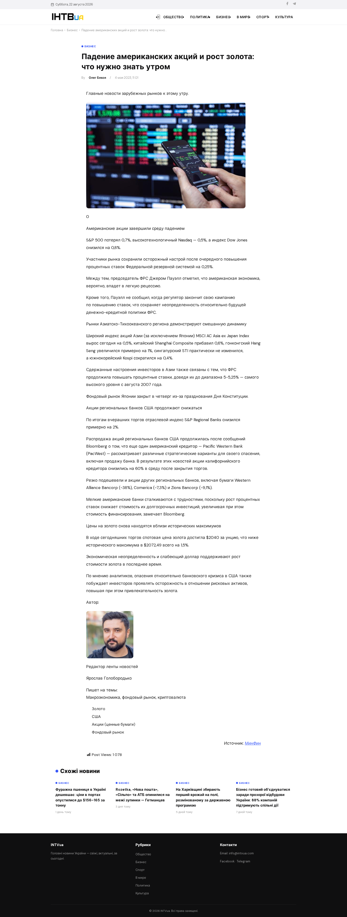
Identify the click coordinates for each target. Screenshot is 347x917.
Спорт (262, 17)
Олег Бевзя (97, 78)
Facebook (227, 861)
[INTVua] (67, 16)
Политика (200, 17)
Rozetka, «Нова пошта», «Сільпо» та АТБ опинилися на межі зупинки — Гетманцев (143, 795)
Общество (173, 17)
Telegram (243, 861)
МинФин (253, 743)
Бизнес (223, 17)
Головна (57, 30)
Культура (284, 17)
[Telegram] (294, 4)
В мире (243, 17)
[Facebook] (287, 4)
